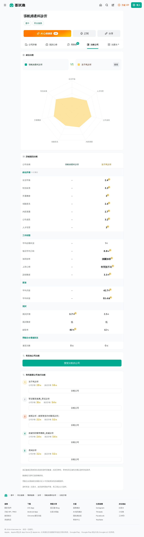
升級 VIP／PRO (10, 512)
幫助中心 (76, 520)
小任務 (121, 512)
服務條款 (76, 508)
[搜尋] (107, 5)
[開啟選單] (5, 5)
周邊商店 (7, 520)
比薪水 (121, 508)
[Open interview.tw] (5, 495)
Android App (32, 512)
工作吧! (122, 516)
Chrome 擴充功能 (34, 516)
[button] (14, 511)
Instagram (100, 508)
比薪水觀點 (54, 512)
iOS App (30, 508)
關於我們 (7, 508)
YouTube (99, 520)
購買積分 (7, 516)
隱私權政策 (77, 516)
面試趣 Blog (54, 508)
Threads (99, 512)
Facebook (100, 516)
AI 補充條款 (77, 512)
